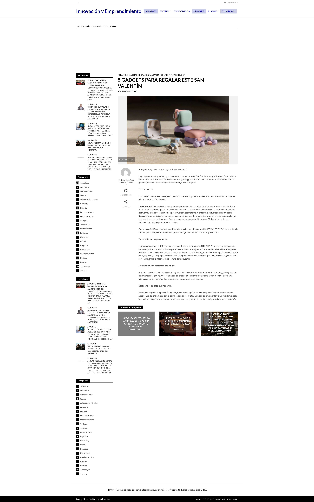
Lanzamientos (156, 75)
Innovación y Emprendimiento (108, 11)
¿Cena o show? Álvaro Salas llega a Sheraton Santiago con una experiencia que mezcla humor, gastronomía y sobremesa (98, 113)
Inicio (198, 499)
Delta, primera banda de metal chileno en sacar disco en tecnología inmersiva (99, 146)
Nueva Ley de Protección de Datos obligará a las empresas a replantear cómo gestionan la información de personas (99, 130)
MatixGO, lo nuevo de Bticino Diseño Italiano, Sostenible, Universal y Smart (178, 322)
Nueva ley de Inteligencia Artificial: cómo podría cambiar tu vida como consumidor (136, 322)
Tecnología (227, 11)
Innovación (198, 11)
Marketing (169, 75)
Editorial (164, 11)
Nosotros (232, 499)
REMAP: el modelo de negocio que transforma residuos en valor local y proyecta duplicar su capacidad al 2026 (157, 490)
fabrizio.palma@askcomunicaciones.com (126, 182)
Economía (101, 80)
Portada (79, 26)
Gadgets (133, 75)
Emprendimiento (182, 11)
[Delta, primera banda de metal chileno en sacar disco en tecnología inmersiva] (80, 143)
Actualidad (151, 11)
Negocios (212, 11)
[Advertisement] (157, 51)
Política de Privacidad (214, 499)
